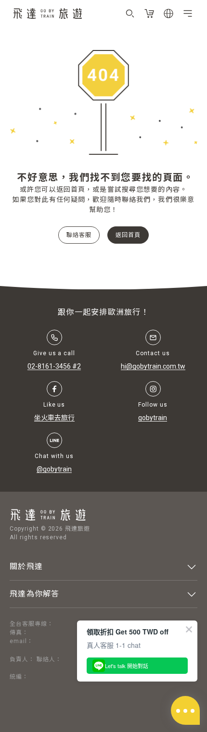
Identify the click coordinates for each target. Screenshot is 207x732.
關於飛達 (26, 566)
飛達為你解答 (35, 593)
